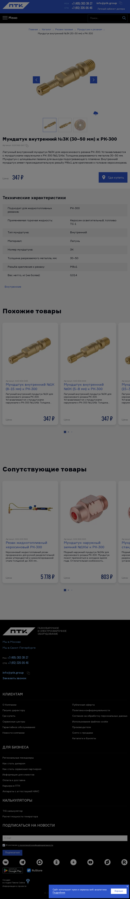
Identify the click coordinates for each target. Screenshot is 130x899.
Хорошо (118, 891)
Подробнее (59, 893)
